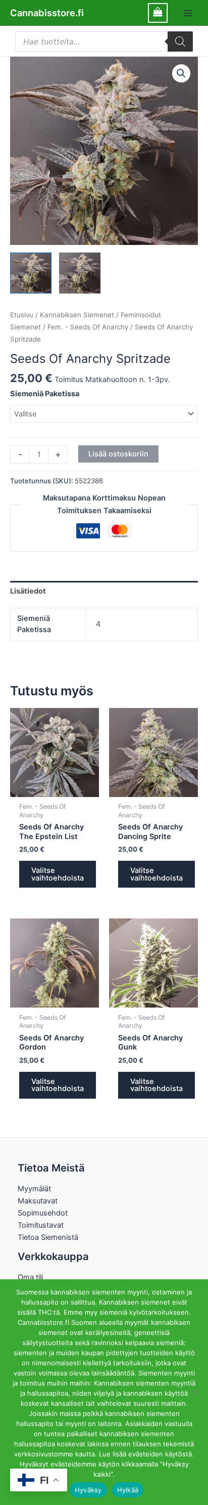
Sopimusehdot (43, 1213)
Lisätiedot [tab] (28, 591)
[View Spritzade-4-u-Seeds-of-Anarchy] (30, 273)
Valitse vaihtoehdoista (57, 874)
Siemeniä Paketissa (44, 393)
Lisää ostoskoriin (118, 453)
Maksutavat (38, 1200)
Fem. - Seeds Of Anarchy (87, 327)
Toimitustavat (41, 1225)
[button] (181, 73)
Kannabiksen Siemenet (77, 315)
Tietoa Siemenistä (48, 1237)
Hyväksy (88, 1490)
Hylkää (128, 1490)
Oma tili (30, 1277)
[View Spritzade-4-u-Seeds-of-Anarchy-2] (79, 273)
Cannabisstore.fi (47, 12)
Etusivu (21, 315)
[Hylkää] (195, 1392)
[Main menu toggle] (188, 13)
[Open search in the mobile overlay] (104, 41)
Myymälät (34, 1188)
